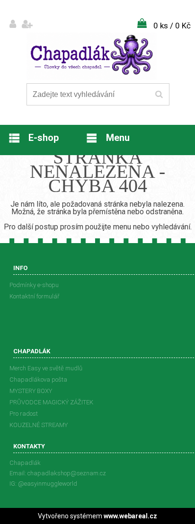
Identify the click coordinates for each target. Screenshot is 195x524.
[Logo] (92, 56)
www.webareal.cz (130, 516)
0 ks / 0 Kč (172, 25)
